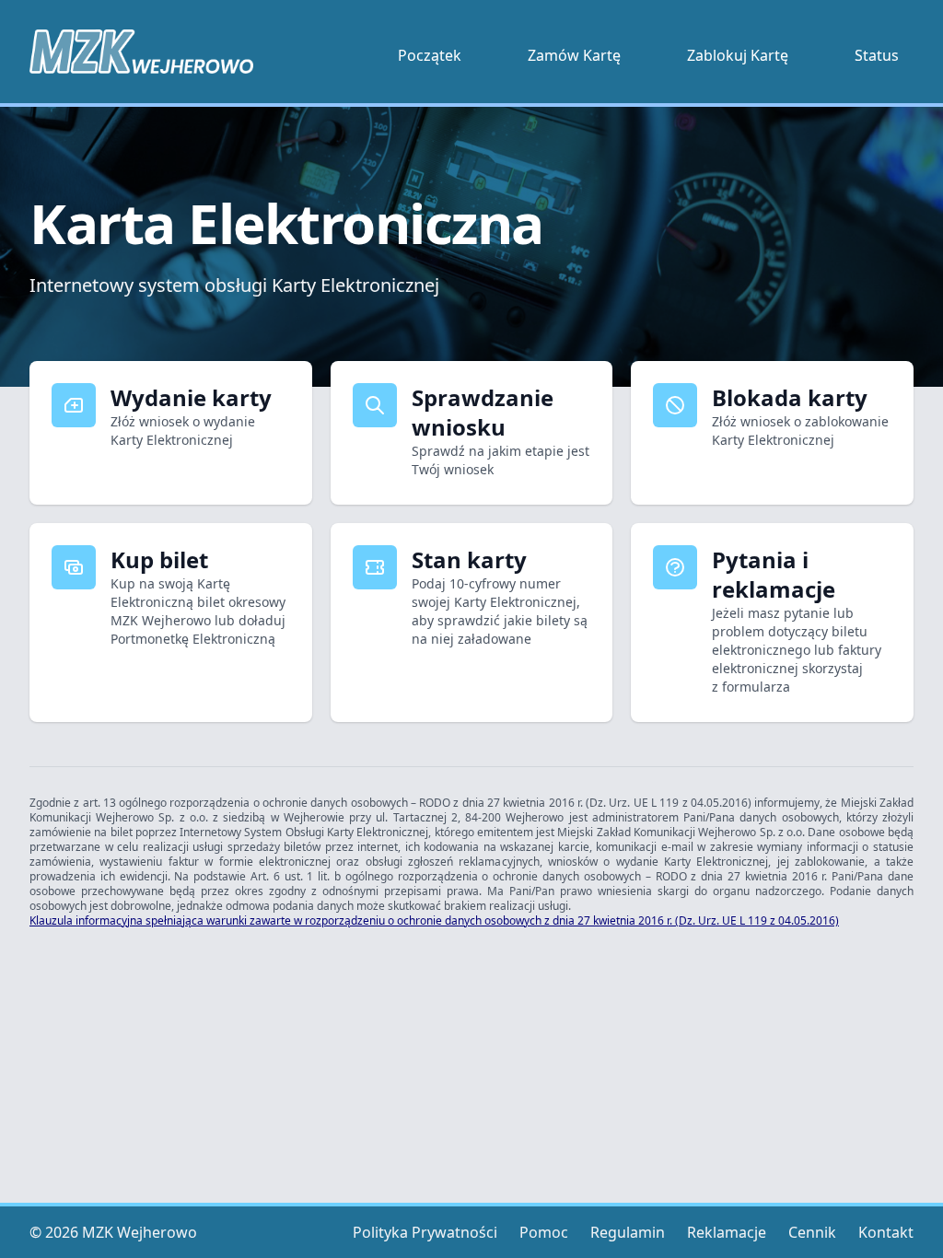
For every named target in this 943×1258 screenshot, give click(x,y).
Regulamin (627, 1232)
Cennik (812, 1232)
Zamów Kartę (574, 55)
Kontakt (886, 1232)
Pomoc (543, 1232)
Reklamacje (726, 1232)
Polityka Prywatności (425, 1232)
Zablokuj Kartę (737, 55)
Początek (429, 55)
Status (877, 55)
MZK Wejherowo (139, 1232)
